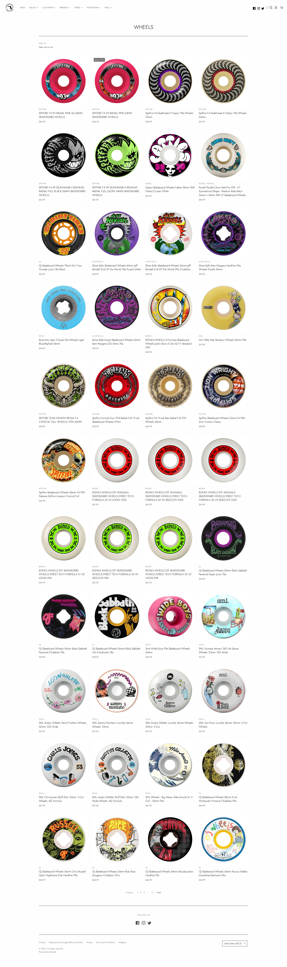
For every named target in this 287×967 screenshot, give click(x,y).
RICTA (41, 336)
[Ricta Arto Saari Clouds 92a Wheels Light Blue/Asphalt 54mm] (63, 307)
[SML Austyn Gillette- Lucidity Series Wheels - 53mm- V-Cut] (170, 690)
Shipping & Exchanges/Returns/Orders (66, 942)
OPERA (148, 183)
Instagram (122, 942)
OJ (40, 261)
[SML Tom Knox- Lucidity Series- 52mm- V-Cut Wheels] (223, 690)
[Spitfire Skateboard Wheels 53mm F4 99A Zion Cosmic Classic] (223, 386)
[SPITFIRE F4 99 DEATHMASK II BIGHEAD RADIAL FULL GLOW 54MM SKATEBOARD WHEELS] (117, 155)
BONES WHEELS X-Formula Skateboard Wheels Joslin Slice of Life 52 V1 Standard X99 (168, 343)
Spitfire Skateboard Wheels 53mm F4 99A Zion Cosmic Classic (222, 420)
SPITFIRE (42, 109)
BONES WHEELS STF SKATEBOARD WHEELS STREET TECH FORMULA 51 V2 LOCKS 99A (61, 574)
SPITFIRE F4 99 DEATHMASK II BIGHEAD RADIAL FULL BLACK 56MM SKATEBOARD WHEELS (62, 191)
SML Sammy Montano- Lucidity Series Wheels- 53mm (112, 725)
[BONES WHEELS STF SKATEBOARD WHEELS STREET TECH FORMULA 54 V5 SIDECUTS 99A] (117, 538)
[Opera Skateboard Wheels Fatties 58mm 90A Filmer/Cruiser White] (170, 155)
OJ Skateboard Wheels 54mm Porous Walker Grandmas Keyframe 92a (223, 873)
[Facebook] (254, 8)
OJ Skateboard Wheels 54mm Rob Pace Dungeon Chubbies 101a (113, 873)
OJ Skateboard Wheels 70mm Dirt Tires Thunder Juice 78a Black (60, 267)
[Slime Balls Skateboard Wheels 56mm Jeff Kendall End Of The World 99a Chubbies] (170, 233)
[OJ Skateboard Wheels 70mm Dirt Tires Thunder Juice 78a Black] (63, 233)
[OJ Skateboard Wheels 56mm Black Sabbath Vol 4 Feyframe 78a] (117, 616)
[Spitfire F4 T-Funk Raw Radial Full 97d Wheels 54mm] (170, 386)
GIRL (201, 336)
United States (233, 943)
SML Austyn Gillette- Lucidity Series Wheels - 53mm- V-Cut (169, 725)
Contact (42, 942)
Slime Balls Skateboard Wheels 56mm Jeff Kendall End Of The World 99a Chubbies (168, 267)
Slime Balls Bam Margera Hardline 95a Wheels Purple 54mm (220, 267)
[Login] (275, 7)
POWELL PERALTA (206, 183)
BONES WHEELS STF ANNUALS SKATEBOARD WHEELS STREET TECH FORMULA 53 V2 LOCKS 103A (113, 496)
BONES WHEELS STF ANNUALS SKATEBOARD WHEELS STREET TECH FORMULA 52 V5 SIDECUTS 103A (166, 496)
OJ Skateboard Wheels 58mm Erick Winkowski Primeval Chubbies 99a (218, 799)
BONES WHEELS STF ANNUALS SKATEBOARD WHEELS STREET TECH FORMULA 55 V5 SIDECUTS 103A (220, 496)
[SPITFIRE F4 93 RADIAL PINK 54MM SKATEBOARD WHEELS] (117, 81)
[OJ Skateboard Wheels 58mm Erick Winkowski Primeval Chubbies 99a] (223, 765)
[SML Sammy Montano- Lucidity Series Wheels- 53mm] (117, 690)
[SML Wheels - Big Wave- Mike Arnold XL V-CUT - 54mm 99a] (170, 765)
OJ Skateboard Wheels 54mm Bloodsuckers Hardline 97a (169, 873)
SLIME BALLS (97, 261)
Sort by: (43, 43)
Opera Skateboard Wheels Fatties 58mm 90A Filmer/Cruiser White (170, 189)
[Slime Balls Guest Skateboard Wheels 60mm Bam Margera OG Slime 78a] (117, 307)
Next (159, 892)
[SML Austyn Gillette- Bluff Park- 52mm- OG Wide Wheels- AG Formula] (117, 765)
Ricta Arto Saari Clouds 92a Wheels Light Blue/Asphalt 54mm (61, 342)
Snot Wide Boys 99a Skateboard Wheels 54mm (167, 650)
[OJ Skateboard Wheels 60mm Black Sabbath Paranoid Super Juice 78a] (223, 538)
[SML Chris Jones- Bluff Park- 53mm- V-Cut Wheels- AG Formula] (63, 765)
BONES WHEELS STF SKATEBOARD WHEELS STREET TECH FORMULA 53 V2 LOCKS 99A (168, 574)
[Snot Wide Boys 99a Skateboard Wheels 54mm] (170, 616)
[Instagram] (258, 8)
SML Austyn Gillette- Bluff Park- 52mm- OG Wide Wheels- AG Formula (115, 799)
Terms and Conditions (105, 942)
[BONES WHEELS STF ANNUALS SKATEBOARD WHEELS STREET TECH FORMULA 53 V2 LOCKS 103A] (117, 460)
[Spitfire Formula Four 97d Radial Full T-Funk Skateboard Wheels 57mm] (117, 386)
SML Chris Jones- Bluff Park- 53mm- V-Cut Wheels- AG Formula (61, 799)
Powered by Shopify (47, 951)
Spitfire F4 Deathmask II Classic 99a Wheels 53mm (169, 115)
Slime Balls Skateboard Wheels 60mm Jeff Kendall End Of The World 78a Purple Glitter (116, 267)
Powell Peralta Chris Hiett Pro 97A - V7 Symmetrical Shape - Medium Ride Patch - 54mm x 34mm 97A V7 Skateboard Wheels (222, 191)
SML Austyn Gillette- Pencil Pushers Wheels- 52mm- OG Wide (63, 725)
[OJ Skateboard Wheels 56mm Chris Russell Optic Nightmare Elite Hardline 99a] (63, 839)
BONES (148, 336)
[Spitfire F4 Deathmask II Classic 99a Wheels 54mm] (223, 81)
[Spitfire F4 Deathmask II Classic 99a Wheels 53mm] (170, 81)
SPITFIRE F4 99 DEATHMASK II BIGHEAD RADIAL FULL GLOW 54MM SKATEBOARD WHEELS (115, 191)
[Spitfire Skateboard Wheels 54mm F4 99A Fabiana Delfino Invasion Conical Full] (63, 460)
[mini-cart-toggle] (281, 7)
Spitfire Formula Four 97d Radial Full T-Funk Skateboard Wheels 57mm (115, 420)
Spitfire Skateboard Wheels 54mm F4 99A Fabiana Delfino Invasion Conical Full (62, 494)
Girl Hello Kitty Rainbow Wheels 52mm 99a (222, 340)
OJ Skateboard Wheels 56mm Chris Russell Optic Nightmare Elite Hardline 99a (62, 873)
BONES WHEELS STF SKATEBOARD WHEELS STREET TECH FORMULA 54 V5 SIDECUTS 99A (115, 574)
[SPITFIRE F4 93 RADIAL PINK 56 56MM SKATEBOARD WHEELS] (63, 81)
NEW (22, 7)
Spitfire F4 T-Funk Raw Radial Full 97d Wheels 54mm (165, 420)
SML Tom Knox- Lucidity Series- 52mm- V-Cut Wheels (223, 725)
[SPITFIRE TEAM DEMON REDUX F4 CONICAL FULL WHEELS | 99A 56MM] (63, 386)
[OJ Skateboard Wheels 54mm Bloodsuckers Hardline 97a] (170, 839)
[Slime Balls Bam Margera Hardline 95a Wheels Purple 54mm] (223, 233)
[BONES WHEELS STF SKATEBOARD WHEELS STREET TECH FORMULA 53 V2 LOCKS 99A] (170, 538)
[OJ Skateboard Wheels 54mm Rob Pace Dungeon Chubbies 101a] (117, 839)
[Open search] (271, 7)
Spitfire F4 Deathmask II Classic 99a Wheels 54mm (222, 115)
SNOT (147, 644)
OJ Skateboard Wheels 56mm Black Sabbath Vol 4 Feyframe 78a (116, 650)
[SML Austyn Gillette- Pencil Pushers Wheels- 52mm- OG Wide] (63, 690)
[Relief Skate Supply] (9, 7)
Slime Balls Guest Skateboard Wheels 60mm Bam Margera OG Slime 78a (116, 342)
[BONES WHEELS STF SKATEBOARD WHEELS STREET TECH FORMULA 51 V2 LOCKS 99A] (63, 538)
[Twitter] (262, 8)
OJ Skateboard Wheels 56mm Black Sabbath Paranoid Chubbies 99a (63, 650)
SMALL (202, 644)
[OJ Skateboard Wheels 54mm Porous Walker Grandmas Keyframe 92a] (223, 839)
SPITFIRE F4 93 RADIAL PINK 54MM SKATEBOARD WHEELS (112, 115)
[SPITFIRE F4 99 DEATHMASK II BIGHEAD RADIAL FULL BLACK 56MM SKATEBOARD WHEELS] (63, 155)
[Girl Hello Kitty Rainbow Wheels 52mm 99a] (223, 307)
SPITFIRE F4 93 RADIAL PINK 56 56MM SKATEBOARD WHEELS (61, 115)
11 (152, 892)
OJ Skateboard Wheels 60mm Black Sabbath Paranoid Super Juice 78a (223, 572)
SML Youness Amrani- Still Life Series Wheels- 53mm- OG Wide (219, 650)
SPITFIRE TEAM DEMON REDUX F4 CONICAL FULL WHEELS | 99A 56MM (60, 420)
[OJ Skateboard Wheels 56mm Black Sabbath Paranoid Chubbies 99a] (63, 616)
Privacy (90, 942)
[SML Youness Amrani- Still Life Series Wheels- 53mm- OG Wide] (223, 616)
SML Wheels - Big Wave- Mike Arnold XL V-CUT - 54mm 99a (169, 799)
